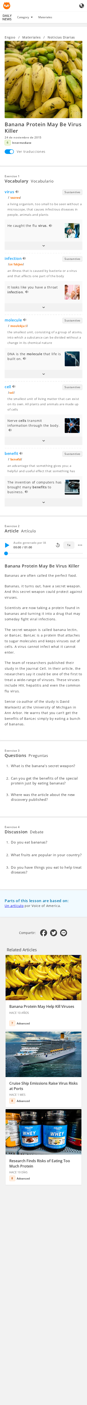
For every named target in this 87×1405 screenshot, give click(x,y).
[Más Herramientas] (80, 545)
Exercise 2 (12, 526)
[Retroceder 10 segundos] (57, 545)
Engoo (10, 37)
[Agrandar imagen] (43, 79)
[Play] (7, 545)
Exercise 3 (12, 751)
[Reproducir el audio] (17, 192)
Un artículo (14, 906)
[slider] (6, 553)
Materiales (45, 17)
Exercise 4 (12, 827)
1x (69, 545)
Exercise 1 (12, 176)
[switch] (9, 151)
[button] (43, 246)
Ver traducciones (31, 151)
